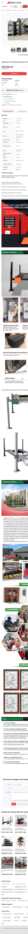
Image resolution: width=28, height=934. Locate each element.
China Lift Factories (7, 913)
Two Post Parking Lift (18, 907)
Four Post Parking (7, 917)
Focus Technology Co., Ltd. (18, 928)
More (2, 923)
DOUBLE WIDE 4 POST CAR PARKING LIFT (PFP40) (8, 892)
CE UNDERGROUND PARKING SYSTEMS (10, 889)
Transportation (8, 10)
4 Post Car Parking (7, 920)
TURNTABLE (4, 887)
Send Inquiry (14, 73)
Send (14, 804)
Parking (14, 10)
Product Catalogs (22, 884)
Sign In (3, 105)
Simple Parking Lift (21, 10)
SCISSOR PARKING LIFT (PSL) (21, 892)
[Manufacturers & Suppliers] (14, 2)
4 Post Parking (17, 917)
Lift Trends (24, 920)
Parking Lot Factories (19, 913)
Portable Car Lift (6, 907)
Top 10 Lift (16, 920)
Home (2, 10)
